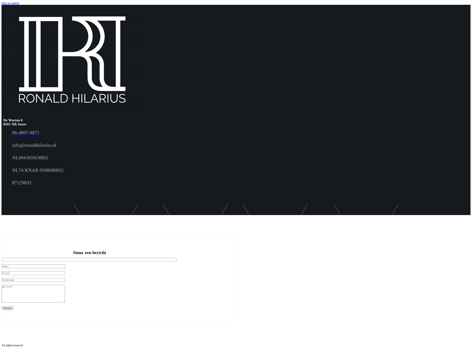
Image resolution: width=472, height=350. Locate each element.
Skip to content (10, 3)
